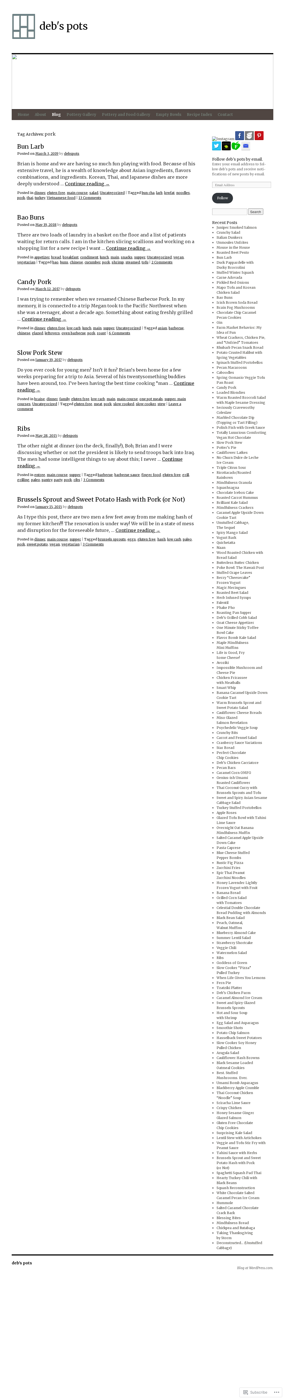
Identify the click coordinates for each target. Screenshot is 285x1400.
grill (185, 475)
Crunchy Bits (227, 733)
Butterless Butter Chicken (238, 563)
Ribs (23, 428)
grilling (23, 480)
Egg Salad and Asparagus (238, 1023)
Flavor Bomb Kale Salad (236, 638)
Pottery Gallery (81, 114)
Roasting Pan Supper (234, 613)
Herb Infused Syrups (234, 598)
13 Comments (89, 198)
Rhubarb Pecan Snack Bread (240, 347)
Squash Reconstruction (236, 1188)
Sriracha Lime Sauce (233, 1103)
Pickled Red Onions (233, 282)
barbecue (176, 328)
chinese (76, 262)
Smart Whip (226, 688)
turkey (40, 198)
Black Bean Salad (231, 918)
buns (64, 262)
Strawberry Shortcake (235, 943)
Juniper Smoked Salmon (237, 227)
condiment (89, 257)
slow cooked (123, 404)
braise (39, 399)
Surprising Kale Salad (234, 1133)
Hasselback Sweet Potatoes (239, 1038)
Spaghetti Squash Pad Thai (239, 1173)
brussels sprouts (112, 539)
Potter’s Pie (226, 447)
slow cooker (146, 404)
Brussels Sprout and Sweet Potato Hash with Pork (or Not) (101, 499)
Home (23, 114)
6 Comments (119, 333)
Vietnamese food (61, 198)
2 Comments (162, 262)
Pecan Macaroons (232, 367)
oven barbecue (74, 333)
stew (161, 404)
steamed (133, 262)
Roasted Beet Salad (232, 593)
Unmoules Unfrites (232, 242)
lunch (104, 257)
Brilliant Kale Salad (232, 502)
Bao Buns (30, 217)
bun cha (148, 193)
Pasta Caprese (228, 848)
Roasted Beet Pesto (233, 252)
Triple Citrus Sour (231, 467)
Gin (219, 322)
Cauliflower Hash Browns (238, 1058)
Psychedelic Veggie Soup (237, 728)
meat (98, 404)
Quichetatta (226, 542)
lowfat (169, 193)
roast (101, 333)
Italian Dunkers (229, 237)
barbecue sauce (127, 475)
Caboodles (225, 372)
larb (159, 193)
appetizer (42, 257)
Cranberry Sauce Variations (239, 743)
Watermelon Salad (232, 953)
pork (21, 198)
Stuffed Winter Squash (235, 272)
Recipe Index (199, 114)
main (114, 257)
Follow (222, 198)
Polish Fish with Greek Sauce (241, 427)
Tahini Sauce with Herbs (237, 1153)
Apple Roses (227, 813)
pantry (47, 480)
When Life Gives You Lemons (241, 978)
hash (161, 539)
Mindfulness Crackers (235, 507)
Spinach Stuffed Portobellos (240, 362)
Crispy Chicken (229, 1108)
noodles (183, 193)
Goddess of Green (232, 963)
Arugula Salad (228, 1053)
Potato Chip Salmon (233, 1033)
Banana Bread (228, 893)
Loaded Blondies (231, 392)
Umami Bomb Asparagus (237, 1083)
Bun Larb (30, 146)
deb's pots (64, 26)
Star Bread (225, 748)
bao (55, 262)
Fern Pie (224, 983)
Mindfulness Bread (233, 1223)
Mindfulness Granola (234, 482)
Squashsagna (228, 487)
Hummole (225, 1203)
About (40, 114)
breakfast (70, 257)
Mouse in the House (233, 247)
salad (93, 193)
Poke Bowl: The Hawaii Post (240, 568)
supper (139, 257)
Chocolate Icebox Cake (235, 492)
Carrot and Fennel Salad (237, 738)
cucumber (92, 262)
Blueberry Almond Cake (236, 933)
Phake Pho (226, 608)
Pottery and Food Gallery (126, 114)
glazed (37, 333)
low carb (74, 328)
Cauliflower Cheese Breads (239, 713)
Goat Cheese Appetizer (235, 623)
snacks (126, 257)
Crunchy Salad (228, 232)
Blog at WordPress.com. (255, 1268)
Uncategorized (112, 193)
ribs (76, 480)
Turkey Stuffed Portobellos (239, 808)
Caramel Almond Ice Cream (239, 998)
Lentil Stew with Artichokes (239, 1138)
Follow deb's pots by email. (237, 159)
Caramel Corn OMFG (234, 773)
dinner (39, 193)
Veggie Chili (226, 948)
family (64, 399)
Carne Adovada (229, 277)
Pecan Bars (226, 768)
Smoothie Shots (230, 1028)
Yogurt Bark (226, 537)
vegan (178, 257)
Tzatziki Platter (229, 988)
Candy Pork (34, 282)
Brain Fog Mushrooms (236, 307)
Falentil (223, 603)
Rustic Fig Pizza (230, 863)
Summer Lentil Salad (234, 938)
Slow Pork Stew (39, 353)
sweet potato (37, 544)
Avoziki (223, 663)
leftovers (52, 333)
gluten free (56, 193)
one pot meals (151, 399)
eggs (131, 539)
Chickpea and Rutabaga (236, 1228)
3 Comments (93, 480)
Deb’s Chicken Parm (233, 993)
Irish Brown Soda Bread (237, 302)
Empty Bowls (168, 114)
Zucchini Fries (228, 868)
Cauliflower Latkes (232, 452)
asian (162, 328)
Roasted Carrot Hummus (237, 497)
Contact (225, 114)
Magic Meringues (231, 588)
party (58, 480)
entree (39, 475)
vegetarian (26, 262)
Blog (56, 114)
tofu (145, 262)
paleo (35, 480)
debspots (71, 153)
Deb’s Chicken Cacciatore (238, 763)
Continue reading (87, 183)
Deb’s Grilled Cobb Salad (237, 618)
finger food (151, 475)
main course (77, 193)
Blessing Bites (229, 1218)
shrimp (118, 262)
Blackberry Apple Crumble (238, 1088)
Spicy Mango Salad (232, 532)
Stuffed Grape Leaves (234, 573)
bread (56, 257)
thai (30, 198)
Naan (221, 547)
